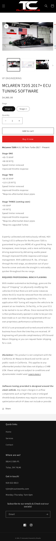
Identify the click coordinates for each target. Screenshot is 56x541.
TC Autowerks (24, 538)
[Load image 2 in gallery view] (27, 64)
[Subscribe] (47, 514)
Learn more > (34, 374)
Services (9, 438)
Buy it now (28, 139)
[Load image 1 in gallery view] (13, 64)
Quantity (5, 115)
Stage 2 (23, 109)
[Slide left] (3, 65)
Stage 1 (8, 109)
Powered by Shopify (35, 538)
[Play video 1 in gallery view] (42, 64)
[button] (3, 6)
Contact (9, 444)
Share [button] (8, 408)
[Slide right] (53, 65)
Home (8, 431)
